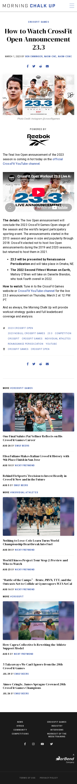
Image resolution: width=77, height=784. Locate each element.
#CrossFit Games (21, 388)
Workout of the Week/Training (57, 735)
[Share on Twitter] (34, 66)
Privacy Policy (49, 778)
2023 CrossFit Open (20, 328)
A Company (70, 758)
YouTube (51, 344)
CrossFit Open (40, 349)
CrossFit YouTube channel (36, 291)
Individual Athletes (58, 338)
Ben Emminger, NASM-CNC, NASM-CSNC (48, 56)
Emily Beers (22, 445)
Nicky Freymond (25, 465)
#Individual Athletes (24, 492)
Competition (63, 333)
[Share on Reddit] (41, 66)
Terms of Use (27, 778)
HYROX (20, 726)
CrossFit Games (38, 22)
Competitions (20, 734)
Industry (56, 726)
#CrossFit (17, 596)
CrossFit (13, 338)
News (20, 722)
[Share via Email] (47, 66)
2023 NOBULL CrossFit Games (26, 333)
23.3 (50, 333)
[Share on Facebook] (27, 66)
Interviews (57, 730)
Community (20, 730)
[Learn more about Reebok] (38, 140)
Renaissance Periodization (25, 344)
